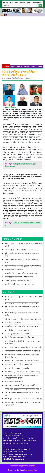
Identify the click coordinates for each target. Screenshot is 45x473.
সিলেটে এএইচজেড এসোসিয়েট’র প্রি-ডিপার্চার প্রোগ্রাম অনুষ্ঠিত (21, 260)
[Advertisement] (22, 40)
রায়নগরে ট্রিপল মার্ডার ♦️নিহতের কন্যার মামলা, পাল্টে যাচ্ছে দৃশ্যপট (23, 244)
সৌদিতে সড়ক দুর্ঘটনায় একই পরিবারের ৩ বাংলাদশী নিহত (23, 371)
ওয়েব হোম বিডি (32, 470)
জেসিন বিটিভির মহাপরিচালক (14, 269)
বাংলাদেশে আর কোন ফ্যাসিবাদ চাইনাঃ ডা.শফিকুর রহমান (22, 360)
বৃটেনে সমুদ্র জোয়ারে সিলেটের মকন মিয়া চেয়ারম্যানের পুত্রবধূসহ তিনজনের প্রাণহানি (21, 376)
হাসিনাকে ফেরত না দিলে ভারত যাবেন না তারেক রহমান (25, 66)
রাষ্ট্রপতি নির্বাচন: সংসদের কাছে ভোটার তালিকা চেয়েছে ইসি (23, 347)
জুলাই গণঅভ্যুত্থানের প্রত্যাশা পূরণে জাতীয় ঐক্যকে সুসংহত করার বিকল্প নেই (23, 342)
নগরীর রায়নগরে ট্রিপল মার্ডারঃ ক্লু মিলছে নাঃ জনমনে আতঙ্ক (23, 266)
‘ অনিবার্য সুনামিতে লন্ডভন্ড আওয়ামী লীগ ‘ (18, 280)
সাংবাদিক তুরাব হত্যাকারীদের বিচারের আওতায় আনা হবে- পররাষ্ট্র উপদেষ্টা (23, 403)
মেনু (5, 14)
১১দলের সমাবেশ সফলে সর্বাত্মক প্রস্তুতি (17, 368)
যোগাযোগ (31, 466)
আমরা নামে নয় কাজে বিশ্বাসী (14, 381)
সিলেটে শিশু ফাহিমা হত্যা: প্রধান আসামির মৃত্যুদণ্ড (20, 284)
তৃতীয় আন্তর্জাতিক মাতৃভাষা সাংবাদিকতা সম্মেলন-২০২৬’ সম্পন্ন (22, 254)
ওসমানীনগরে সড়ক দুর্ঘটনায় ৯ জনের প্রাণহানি (19, 277)
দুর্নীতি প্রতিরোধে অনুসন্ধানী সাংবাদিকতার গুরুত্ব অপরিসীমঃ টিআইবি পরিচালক (23, 355)
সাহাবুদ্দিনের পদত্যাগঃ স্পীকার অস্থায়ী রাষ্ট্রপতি (19, 364)
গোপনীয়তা (24, 466)
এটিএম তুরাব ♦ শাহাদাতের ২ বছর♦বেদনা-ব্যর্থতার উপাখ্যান (23, 399)
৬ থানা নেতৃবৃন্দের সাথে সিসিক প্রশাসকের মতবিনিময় (21, 385)
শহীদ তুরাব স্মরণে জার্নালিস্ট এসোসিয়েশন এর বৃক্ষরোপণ (22, 351)
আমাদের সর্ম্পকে (16, 466)
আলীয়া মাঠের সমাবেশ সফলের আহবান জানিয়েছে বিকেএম (23, 389)
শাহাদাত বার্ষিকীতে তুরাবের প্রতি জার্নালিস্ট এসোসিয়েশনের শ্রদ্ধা (23, 393)
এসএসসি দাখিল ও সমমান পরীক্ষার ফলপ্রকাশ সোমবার (21, 273)
